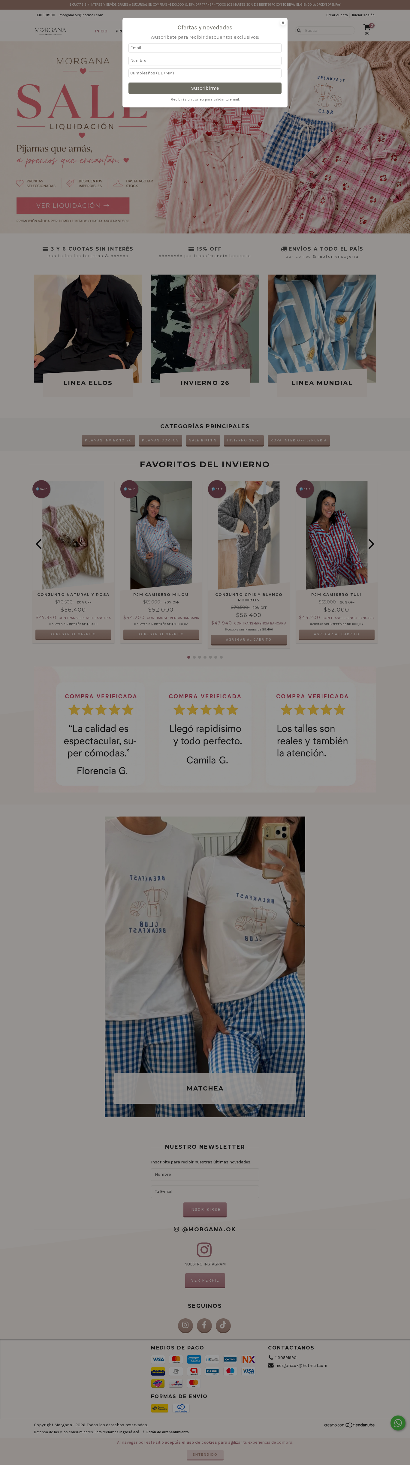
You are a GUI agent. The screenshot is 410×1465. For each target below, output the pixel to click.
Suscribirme (205, 88)
